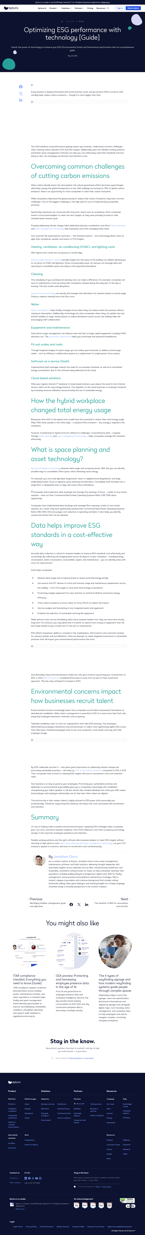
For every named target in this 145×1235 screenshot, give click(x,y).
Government (46, 1120)
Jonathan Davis (66, 856)
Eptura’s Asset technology (43, 293)
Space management (40, 310)
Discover (70, 21)
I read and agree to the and (74, 1058)
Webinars (126, 1140)
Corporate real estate (80, 1121)
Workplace (29, 1113)
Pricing (90, 8)
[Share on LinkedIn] (21, 100)
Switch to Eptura (31, 1145)
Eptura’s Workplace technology (45, 468)
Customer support (127, 1112)
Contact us (14, 1178)
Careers (110, 1113)
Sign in (120, 8)
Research (126, 1149)
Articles (110, 1140)
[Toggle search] (108, 8)
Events (109, 1149)
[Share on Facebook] (21, 87)
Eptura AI (42, 8)
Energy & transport (45, 1114)
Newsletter (111, 1122)
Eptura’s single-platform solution (46, 259)
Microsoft (80, 1104)
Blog (81, 21)
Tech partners (96, 1104)
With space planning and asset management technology (86, 843)
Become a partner (94, 1110)
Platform (11, 1104)
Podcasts (126, 1145)
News (109, 1109)
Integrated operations (12, 1116)
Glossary (126, 1118)
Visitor (27, 1118)
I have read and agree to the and (94, 1187)
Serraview (12, 1148)
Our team (110, 1104)
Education (45, 1109)
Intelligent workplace (12, 1110)
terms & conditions (76, 1058)
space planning (46, 436)
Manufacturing (63, 1109)
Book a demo (133, 8)
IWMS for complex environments (13, 1124)
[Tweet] (21, 93)
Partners (78, 8)
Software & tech (64, 1113)
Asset (27, 1104)
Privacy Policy (31, 1226)
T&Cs (97, 1187)
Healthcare (61, 1104)
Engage (28, 1109)
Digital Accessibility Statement (120, 1226)
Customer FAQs (78, 1226)
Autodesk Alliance (77, 1114)
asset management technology (49, 228)
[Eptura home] (11, 8)
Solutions (66, 8)
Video (125, 1154)
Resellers (77, 1109)
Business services (47, 1104)
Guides (109, 1154)
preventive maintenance (60, 336)
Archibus (11, 1143)
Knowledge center (127, 1105)
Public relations (15, 1182)
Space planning (118, 225)
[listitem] (25, 1178)
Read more (106, 2)
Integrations (30, 1140)
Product (53, 8)
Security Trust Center (95, 1226)
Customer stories (113, 1145)
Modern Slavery (63, 1226)
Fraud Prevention (46, 1226)
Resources (101, 8)
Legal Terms (18, 1226)
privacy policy (89, 1058)
